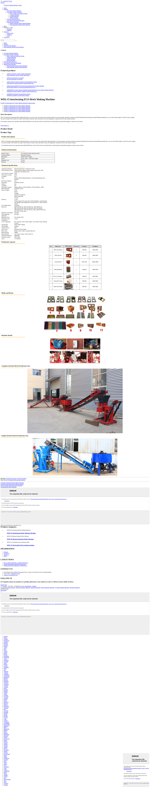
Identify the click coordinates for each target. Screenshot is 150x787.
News (5, 26)
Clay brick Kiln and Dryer (13, 19)
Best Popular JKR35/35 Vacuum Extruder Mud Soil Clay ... (21, 87)
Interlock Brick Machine (13, 22)
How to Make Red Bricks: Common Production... (16, 562)
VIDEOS (9, 30)
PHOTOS (9, 29)
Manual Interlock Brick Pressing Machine (20, 23)
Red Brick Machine (75, 587)
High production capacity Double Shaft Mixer (18, 75)
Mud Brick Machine (36, 587)
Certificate (9, 34)
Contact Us (6, 37)
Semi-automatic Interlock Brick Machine (20, 24)
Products (6, 9)
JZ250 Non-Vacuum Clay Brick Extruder (16, 478)
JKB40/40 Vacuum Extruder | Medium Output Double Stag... (22, 91)
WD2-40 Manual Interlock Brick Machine (20, 539)
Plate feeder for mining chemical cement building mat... (20, 83)
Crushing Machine (14, 15)
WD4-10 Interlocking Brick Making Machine (21, 533)
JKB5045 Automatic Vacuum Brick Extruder (18, 95)
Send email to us (5, 125)
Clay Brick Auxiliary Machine (14, 12)
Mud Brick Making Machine (23, 587)
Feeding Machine (14, 16)
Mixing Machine (14, 17)
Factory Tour (10, 33)
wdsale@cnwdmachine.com (11, 575)
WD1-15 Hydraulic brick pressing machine (14, 480)
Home (5, 8)
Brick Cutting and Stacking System (18, 13)
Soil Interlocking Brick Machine (8, 487)
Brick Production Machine (47, 587)
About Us (6, 31)
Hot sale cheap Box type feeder (14, 79)
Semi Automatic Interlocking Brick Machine (11, 485)
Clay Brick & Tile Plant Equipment (15, 20)
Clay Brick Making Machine (14, 10)
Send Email (3, 590)
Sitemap (34, 586)
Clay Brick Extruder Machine (8, 587)
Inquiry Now (4, 584)
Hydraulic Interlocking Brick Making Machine (12, 484)
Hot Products (28, 586)
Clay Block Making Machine (62, 587)
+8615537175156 (7, 1)
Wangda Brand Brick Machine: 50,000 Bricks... (15, 565)
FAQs (8, 36)
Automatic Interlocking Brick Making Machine (12, 482)
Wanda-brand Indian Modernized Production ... (15, 564)
